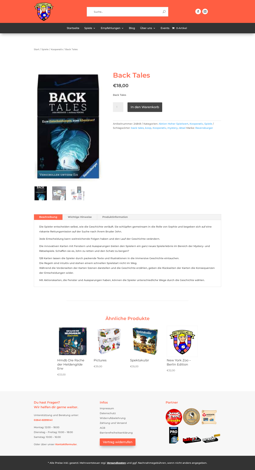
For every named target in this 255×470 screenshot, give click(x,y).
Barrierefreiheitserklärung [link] (116, 432)
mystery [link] (172, 127)
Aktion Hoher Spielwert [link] (173, 123)
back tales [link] (137, 127)
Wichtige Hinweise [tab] (80, 217)
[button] (198, 11)
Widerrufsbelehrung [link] (113, 418)
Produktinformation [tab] (115, 217)
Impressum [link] (107, 408)
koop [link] (148, 127)
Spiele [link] (88, 28)
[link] (43, 20)
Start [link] (36, 49)
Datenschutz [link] (108, 413)
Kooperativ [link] (57, 49)
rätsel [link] (182, 127)
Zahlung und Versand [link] (113, 423)
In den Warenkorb (145, 107)
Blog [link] (132, 28)
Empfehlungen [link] (110, 28)
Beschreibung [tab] (48, 217)
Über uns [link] (146, 28)
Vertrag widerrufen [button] (117, 442)
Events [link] (165, 28)
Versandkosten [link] (116, 462)
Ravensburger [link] (204, 127)
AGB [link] (102, 427)
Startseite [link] (73, 28)
